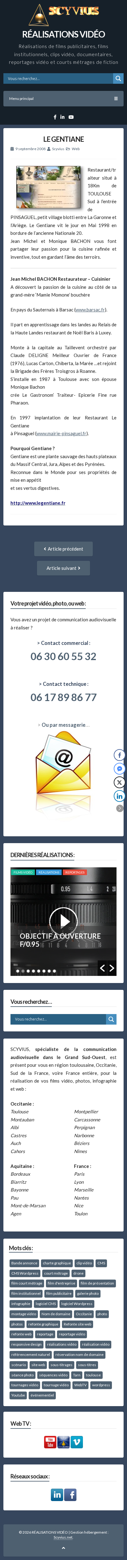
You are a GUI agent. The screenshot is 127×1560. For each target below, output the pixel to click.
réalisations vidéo (61, 1344)
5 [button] (39, 971)
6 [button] (44, 971)
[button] (102, 968)
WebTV (80, 1385)
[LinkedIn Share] (119, 796)
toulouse (93, 1375)
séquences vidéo (53, 1375)
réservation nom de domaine (79, 1354)
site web (38, 1364)
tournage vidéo (56, 1385)
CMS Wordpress (25, 1273)
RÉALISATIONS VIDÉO (63, 34)
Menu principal (21, 98)
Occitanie (84, 1314)
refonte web (21, 1334)
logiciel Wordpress (76, 1303)
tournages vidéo (24, 1385)
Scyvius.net (63, 1537)
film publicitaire (59, 1293)
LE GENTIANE (63, 139)
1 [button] (18, 971)
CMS (101, 1263)
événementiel (42, 1395)
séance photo (22, 1375)
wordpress (101, 1385)
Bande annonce (24, 1263)
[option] (63, 921)
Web (76, 148)
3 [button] (28, 971)
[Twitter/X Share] (119, 782)
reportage (45, 1334)
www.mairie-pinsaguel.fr (61, 433)
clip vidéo (84, 1263)
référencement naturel (30, 1354)
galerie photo (88, 1293)
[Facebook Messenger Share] (119, 769)
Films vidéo (23, 872)
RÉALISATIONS (49, 872)
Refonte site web (77, 1324)
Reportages (74, 872)
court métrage (56, 1273)
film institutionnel (26, 1293)
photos (17, 1324)
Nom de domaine (56, 1314)
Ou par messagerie (63, 725)
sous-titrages (61, 1364)
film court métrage (26, 1283)
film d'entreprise (61, 1283)
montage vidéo (23, 1314)
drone (78, 1273)
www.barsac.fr (90, 309)
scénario (18, 1364)
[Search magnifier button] (118, 78)
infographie (20, 1303)
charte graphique (57, 1263)
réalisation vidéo (95, 1344)
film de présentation (97, 1283)
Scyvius (58, 148)
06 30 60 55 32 (63, 656)
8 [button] (54, 971)
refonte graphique (43, 1324)
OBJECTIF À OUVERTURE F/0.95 (60, 940)
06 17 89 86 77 (63, 697)
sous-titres (87, 1364)
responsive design (26, 1344)
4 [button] (33, 971)
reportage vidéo (72, 1334)
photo (102, 1314)
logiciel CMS (46, 1303)
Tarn (76, 1375)
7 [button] (49, 971)
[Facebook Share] (119, 755)
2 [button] (23, 971)
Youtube (18, 1395)
